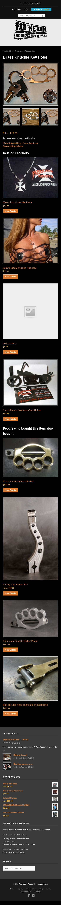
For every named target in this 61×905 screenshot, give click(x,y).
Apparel (20, 889)
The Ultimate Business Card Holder (22, 410)
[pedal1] (30, 457)
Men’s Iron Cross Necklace (17, 202)
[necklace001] (30, 241)
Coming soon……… (23, 763)
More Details (10, 211)
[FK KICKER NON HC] (30, 538)
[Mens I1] (30, 177)
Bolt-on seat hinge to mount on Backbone (25, 704)
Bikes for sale (31, 889)
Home (5, 51)
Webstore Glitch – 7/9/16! (15, 739)
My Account (16, 9)
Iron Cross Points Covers (13, 812)
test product (9, 343)
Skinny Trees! (20, 754)
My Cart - (42, 9)
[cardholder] (30, 382)
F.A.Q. (48, 889)
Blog (41, 889)
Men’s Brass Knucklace (13, 791)
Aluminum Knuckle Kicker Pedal (20, 641)
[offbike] (30, 678)
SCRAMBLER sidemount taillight (16, 805)
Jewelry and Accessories (25, 51)
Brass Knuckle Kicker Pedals (18, 481)
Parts (12, 889)
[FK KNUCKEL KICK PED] (30, 618)
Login (26, 9)
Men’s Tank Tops (10, 783)
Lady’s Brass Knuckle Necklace (20, 267)
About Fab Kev (26, 891)
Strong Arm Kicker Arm (15, 584)
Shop (11, 51)
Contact (37, 891)
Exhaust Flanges (10, 798)
